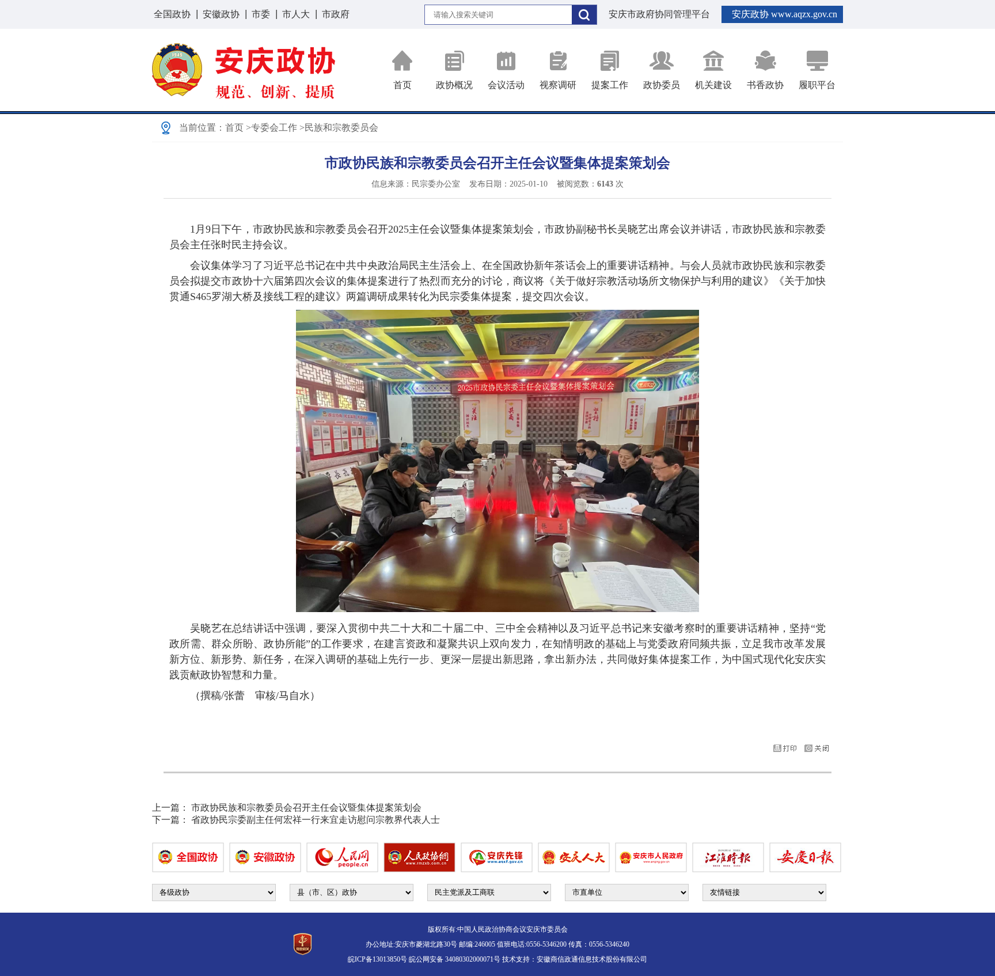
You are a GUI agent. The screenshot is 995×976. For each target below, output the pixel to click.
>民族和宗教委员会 (338, 127)
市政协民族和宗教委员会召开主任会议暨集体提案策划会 (306, 807)
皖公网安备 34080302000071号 (454, 959)
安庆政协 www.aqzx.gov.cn (784, 14)
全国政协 (172, 14)
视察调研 (558, 85)
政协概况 (454, 85)
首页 (402, 85)
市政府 (336, 14)
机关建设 (713, 85)
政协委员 (661, 85)
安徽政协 (221, 14)
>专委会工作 (271, 127)
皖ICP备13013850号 (377, 959)
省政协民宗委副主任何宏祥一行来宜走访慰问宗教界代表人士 (315, 820)
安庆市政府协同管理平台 (659, 14)
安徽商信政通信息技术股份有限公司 (592, 959)
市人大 (296, 14)
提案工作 (609, 85)
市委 (261, 14)
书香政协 (765, 85)
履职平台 (817, 85)
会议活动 (506, 85)
